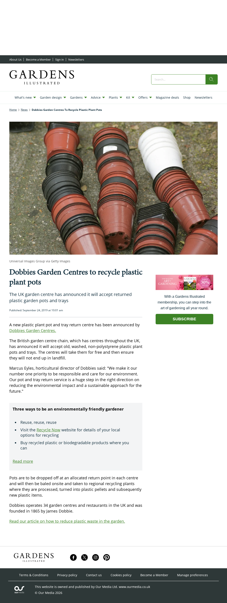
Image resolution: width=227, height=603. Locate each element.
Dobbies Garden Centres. (32, 330)
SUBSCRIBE (184, 319)
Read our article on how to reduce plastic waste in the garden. (67, 521)
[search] (211, 79)
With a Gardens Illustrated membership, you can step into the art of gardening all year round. (184, 302)
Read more (23, 461)
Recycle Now (48, 429)
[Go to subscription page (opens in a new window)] (184, 289)
